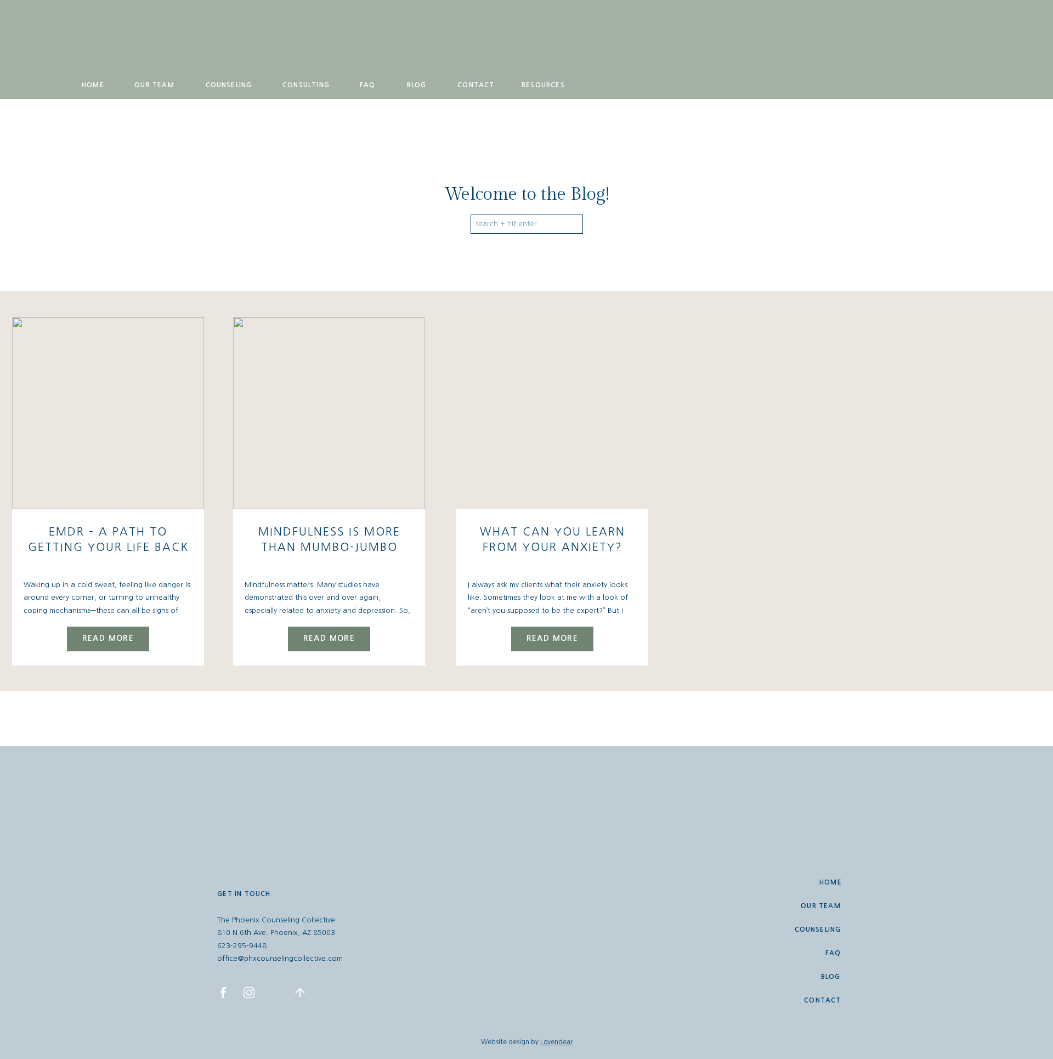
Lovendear (556, 1042)
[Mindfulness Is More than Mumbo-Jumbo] (329, 413)
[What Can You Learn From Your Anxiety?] (552, 413)
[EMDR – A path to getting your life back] (108, 413)
